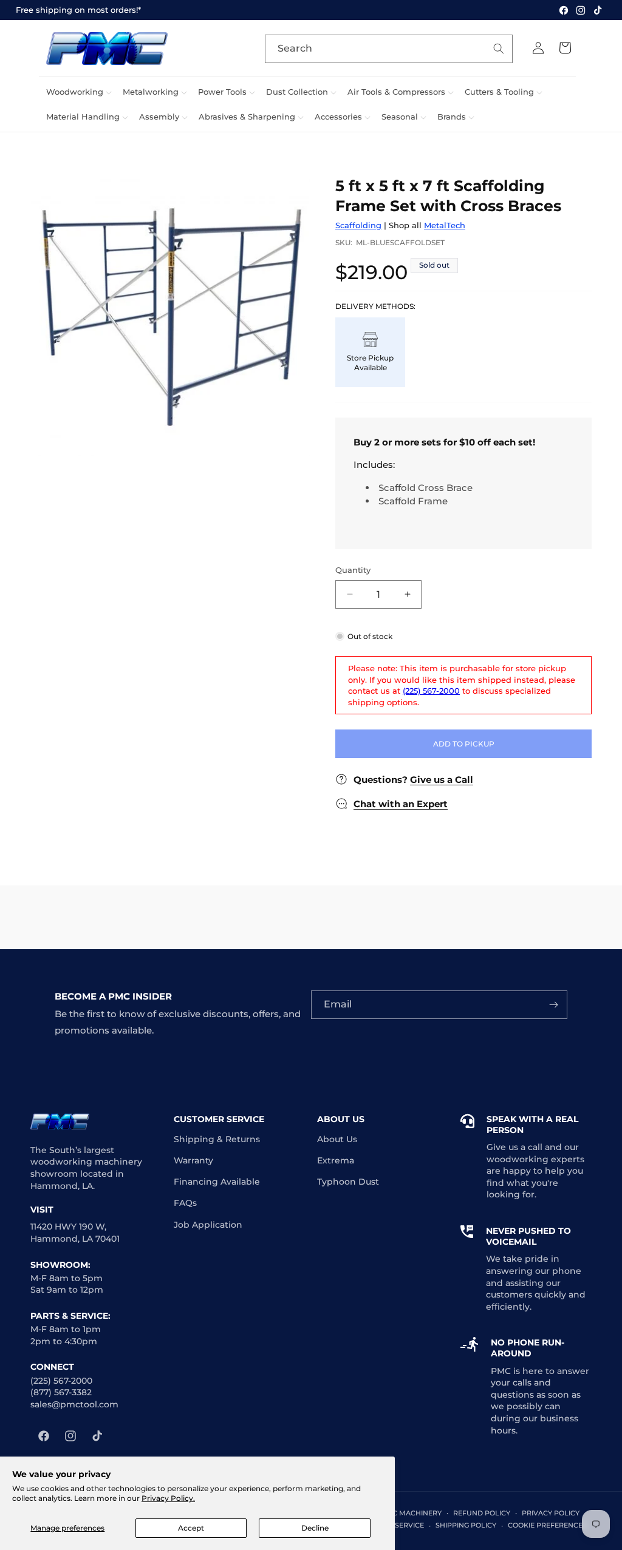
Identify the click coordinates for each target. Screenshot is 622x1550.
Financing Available (217, 1181)
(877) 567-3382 (61, 1392)
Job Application (208, 1224)
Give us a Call (441, 779)
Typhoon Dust (348, 1181)
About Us (337, 1139)
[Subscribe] (553, 1004)
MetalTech (444, 225)
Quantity (353, 570)
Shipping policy (466, 1525)
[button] (77, 92)
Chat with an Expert (401, 804)
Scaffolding (358, 225)
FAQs (185, 1202)
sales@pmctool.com (74, 1404)
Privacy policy (550, 1513)
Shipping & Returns (217, 1139)
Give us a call (514, 1147)
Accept (191, 1527)
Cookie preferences (547, 1525)
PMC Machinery (411, 1513)
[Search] (498, 48)
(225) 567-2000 (431, 690)
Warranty (193, 1160)
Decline (315, 1527)
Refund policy (481, 1513)
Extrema (335, 1160)
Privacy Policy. (168, 1498)
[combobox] (388, 49)
